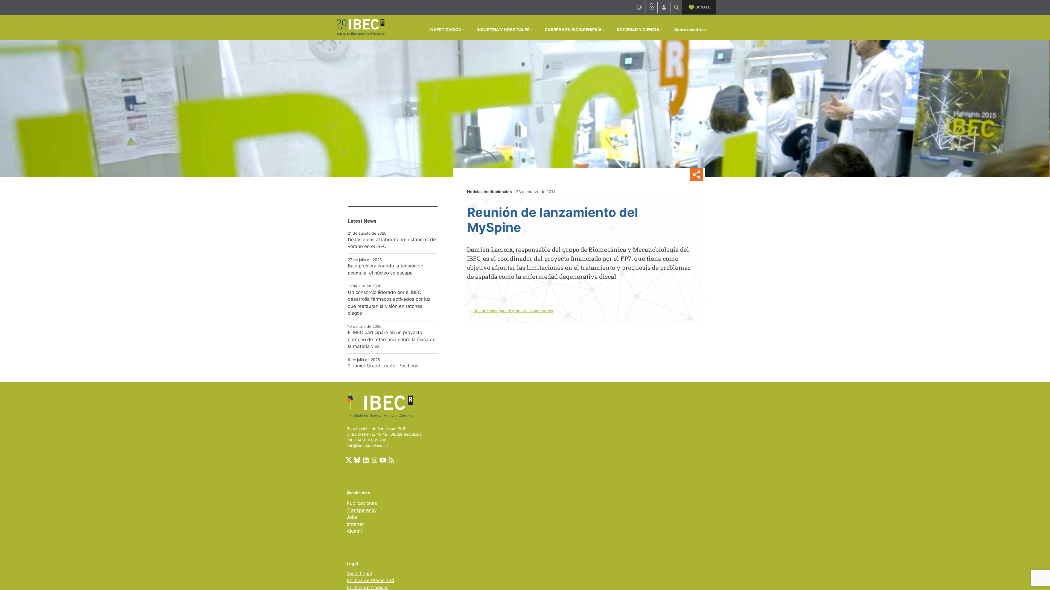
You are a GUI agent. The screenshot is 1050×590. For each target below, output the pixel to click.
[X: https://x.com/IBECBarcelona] (348, 460)
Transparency (362, 510)
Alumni (354, 531)
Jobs (352, 517)
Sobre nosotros (689, 29)
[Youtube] (383, 460)
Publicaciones (362, 503)
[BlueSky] (357, 460)
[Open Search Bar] (676, 7)
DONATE (702, 7)
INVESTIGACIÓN (445, 29)
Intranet (355, 524)
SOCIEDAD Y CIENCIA (638, 29)
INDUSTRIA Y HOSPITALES (503, 29)
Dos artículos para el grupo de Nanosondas (513, 310)
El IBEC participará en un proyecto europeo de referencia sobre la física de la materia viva (392, 339)
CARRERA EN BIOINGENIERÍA (573, 29)
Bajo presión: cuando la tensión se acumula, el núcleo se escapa (385, 269)
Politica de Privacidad (370, 580)
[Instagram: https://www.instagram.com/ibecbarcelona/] (374, 460)
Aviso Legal (359, 573)
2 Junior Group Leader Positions (383, 365)
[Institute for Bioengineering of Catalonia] (360, 27)
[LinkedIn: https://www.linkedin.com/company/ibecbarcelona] (365, 460)
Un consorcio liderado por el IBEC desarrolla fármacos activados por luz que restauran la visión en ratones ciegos (389, 303)
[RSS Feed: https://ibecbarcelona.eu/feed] (391, 460)
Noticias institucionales (489, 191)
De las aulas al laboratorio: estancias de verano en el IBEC (392, 243)
